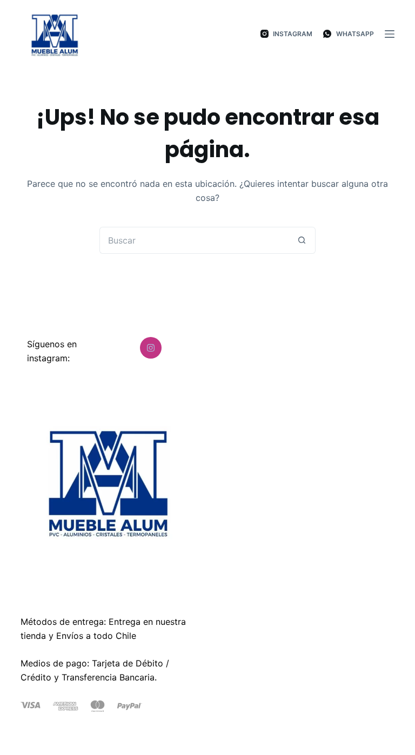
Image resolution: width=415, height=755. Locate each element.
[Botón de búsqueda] (302, 240)
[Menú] (389, 34)
